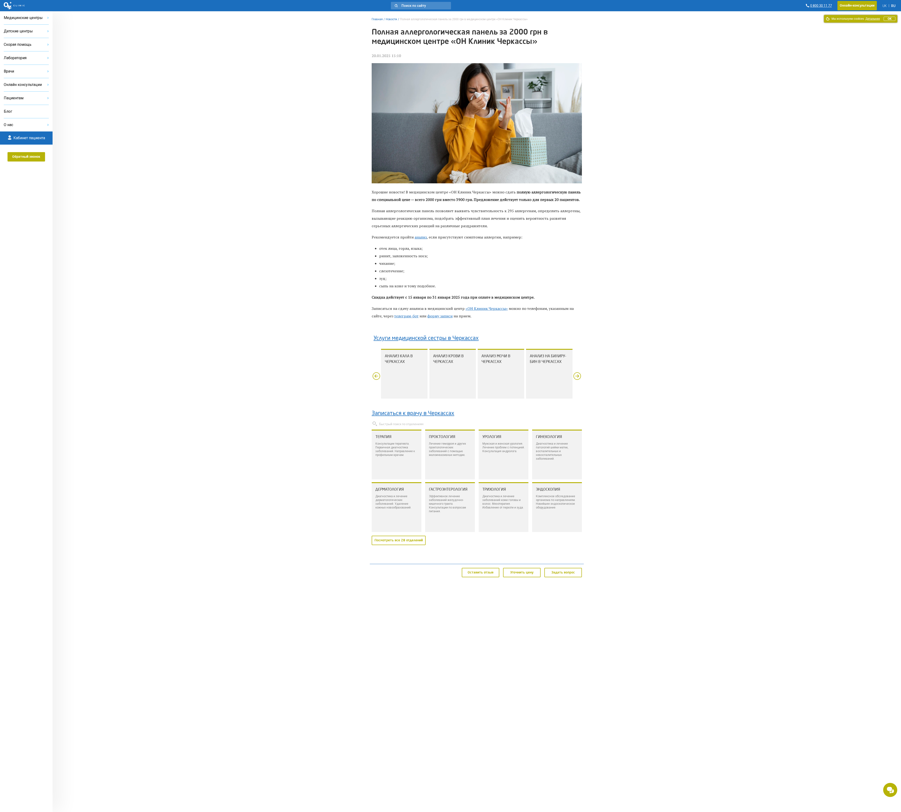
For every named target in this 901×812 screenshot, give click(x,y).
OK (889, 18)
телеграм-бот (406, 316)
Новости (391, 19)
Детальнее (872, 18)
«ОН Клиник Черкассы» (487, 308)
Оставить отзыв (480, 572)
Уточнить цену (522, 572)
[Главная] (14, 5)
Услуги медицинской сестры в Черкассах (426, 338)
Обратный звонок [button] (26, 156)
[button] (421, 5)
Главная (377, 19)
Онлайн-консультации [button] (857, 5)
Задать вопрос (563, 572)
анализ (421, 237)
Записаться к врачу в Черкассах (413, 413)
